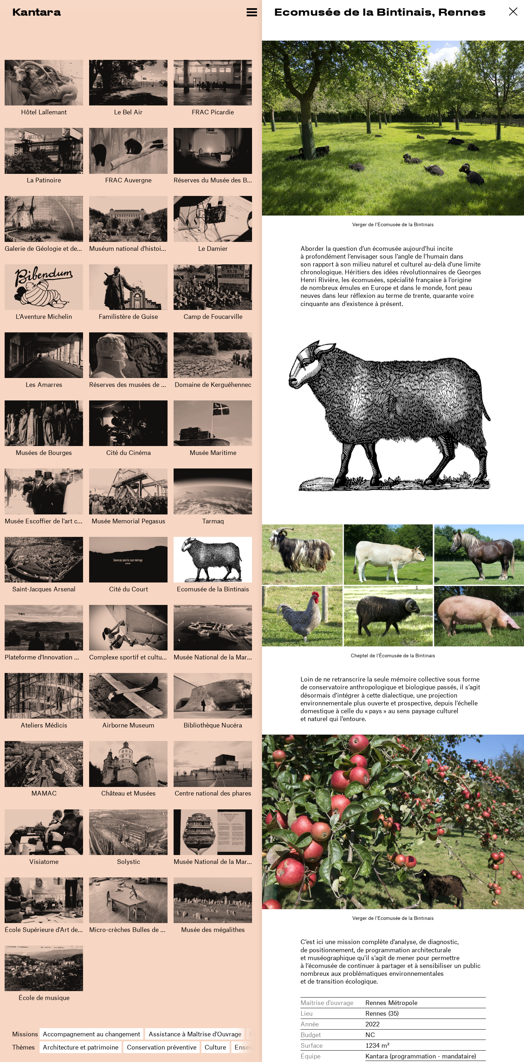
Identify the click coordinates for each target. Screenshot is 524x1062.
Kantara (36, 11)
